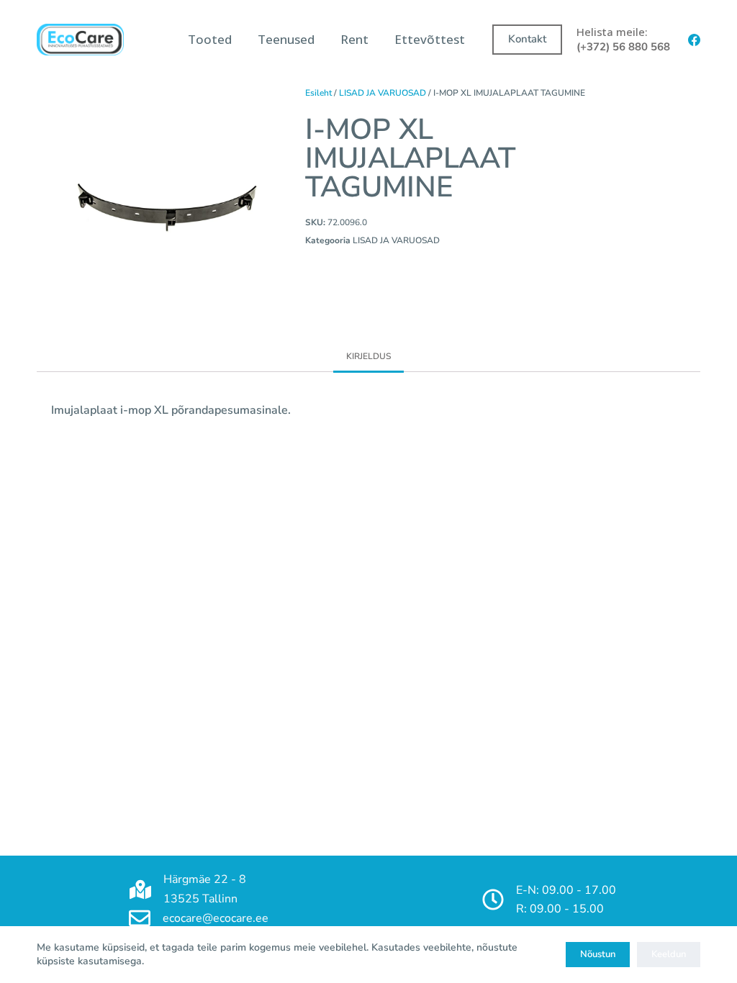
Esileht (318, 93)
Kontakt (527, 39)
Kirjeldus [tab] (368, 356)
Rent (354, 39)
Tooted (210, 39)
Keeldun (668, 954)
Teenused (286, 39)
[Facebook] (694, 40)
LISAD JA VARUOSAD (382, 93)
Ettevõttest (429, 39)
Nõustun (597, 954)
